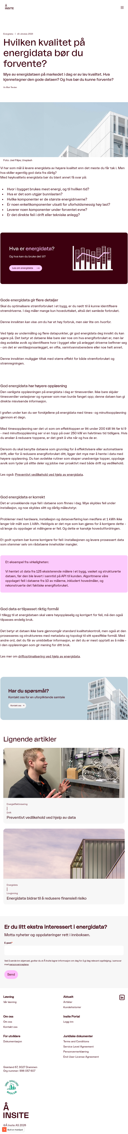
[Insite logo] (64, 1111)
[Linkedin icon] (122, 999)
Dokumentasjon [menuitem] (12, 1041)
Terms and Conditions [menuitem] (76, 1041)
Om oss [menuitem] (7, 1021)
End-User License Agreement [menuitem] (81, 1057)
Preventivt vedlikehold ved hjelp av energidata (49, 474)
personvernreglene (18, 964)
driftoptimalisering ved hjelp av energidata (49, 656)
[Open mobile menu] (122, 7)
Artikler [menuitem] (67, 1002)
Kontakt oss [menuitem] (10, 1027)
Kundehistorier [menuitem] (72, 1007)
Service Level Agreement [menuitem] (78, 1046)
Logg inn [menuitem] (68, 1021)
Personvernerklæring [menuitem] (76, 1051)
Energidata (8, 34)
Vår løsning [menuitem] (9, 1002)
